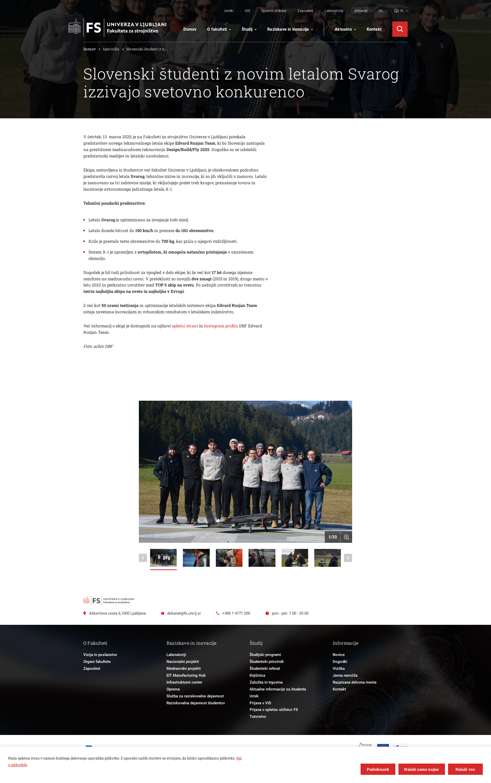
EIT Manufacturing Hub (186, 675)
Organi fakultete (97, 661)
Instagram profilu (221, 325)
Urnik (254, 696)
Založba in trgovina (266, 682)
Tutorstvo (258, 716)
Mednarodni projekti (183, 668)
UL (381, 11)
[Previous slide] (143, 558)
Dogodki (340, 661)
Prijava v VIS (260, 703)
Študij (247, 29)
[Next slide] (348, 558)
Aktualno (343, 29)
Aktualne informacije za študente (278, 689)
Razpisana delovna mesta (354, 682)
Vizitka (339, 668)
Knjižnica (257, 675)
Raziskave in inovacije (288, 29)
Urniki (228, 11)
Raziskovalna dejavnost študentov (195, 703)
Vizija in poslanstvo (100, 654)
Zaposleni (305, 11)
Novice (339, 654)
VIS (247, 11)
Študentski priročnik (267, 661)
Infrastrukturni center (184, 682)
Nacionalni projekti (182, 661)
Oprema (173, 689)
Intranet (360, 11)
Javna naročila (345, 675)
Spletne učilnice (273, 11)
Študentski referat (265, 668)
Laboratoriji (334, 11)
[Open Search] (400, 29)
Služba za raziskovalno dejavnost (195, 696)
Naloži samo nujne (421, 769)
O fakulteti (217, 29)
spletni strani (185, 325)
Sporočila (111, 49)
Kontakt (374, 29)
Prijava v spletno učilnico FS (274, 709)
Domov (189, 29)
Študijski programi (265, 654)
